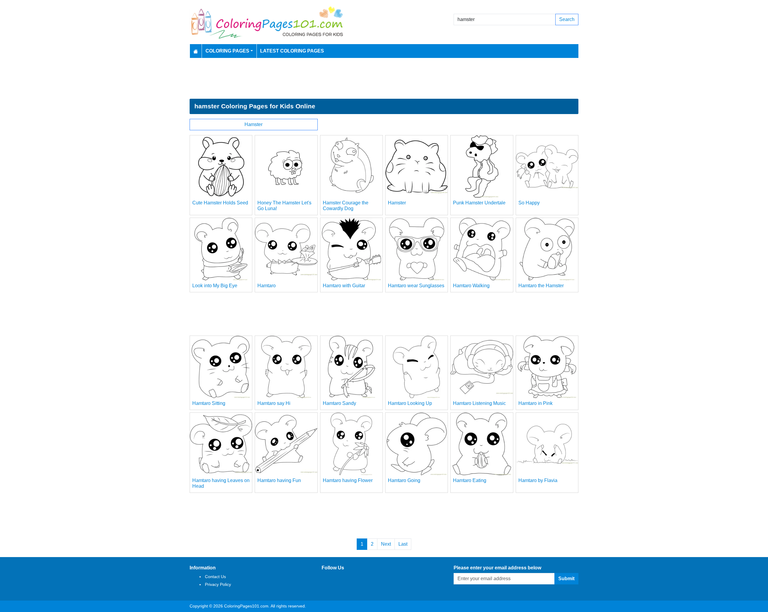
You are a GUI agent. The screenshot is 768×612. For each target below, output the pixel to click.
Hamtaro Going (404, 480)
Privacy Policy (218, 584)
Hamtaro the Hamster (541, 285)
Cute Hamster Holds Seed (220, 202)
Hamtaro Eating (469, 480)
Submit (566, 578)
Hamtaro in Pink (535, 403)
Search (566, 19)
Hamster (253, 124)
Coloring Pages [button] (227, 50)
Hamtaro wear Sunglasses (416, 285)
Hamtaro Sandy (339, 403)
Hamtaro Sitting (208, 403)
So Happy (529, 202)
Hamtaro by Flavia (537, 480)
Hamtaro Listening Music (479, 403)
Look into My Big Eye (214, 285)
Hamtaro (266, 285)
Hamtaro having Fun (279, 480)
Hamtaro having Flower (348, 480)
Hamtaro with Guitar (344, 285)
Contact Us (215, 576)
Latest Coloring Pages (292, 50)
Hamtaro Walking (471, 285)
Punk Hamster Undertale (479, 202)
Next (386, 544)
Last (402, 544)
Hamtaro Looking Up (410, 403)
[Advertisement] (384, 78)
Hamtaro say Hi (273, 403)
